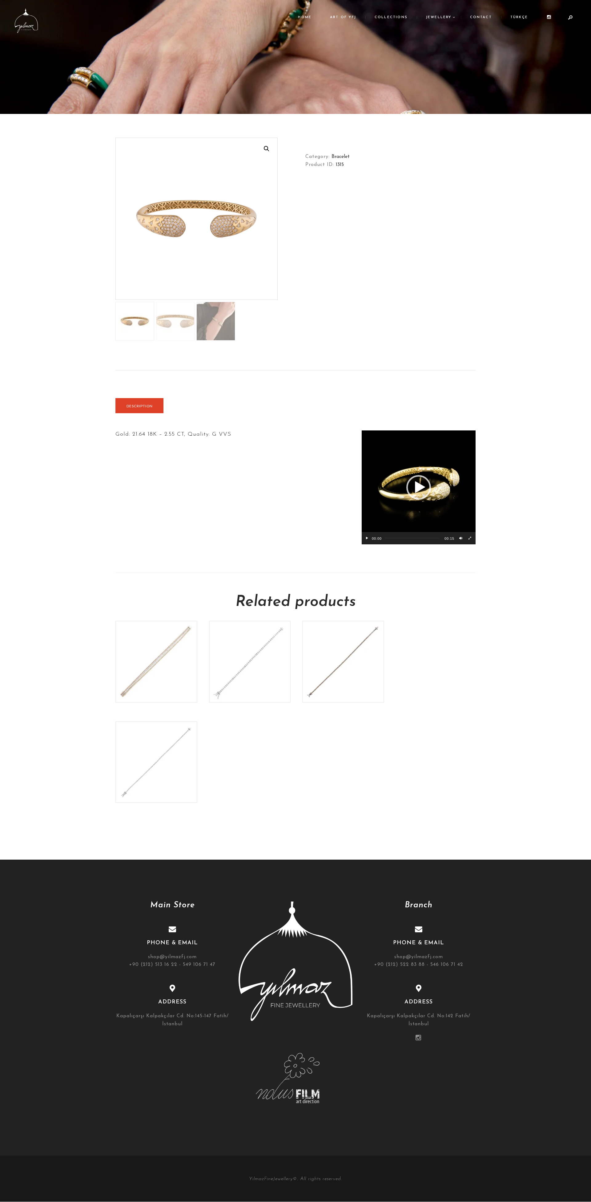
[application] (419, 487)
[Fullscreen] (470, 538)
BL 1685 (343, 646)
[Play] (367, 538)
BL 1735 (156, 646)
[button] (266, 148)
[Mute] (460, 538)
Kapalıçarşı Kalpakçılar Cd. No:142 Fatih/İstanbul (418, 1020)
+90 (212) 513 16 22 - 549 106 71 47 (172, 964)
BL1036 (156, 747)
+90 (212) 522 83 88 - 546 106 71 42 (418, 964)
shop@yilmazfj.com (172, 956)
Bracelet (341, 156)
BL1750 (250, 646)
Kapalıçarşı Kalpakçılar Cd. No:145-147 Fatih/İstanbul (172, 1020)
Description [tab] (140, 406)
